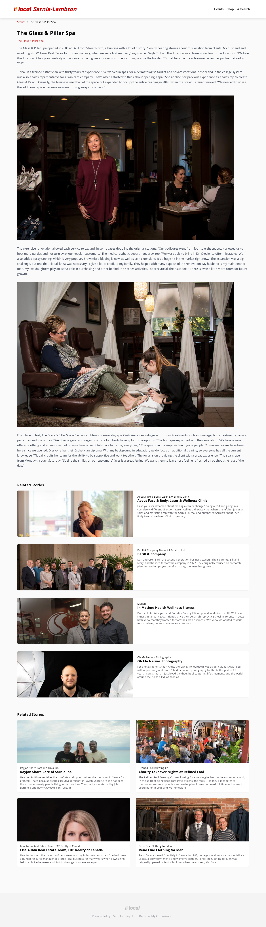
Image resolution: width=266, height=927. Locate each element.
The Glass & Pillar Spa (30, 41)
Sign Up (131, 916)
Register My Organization (156, 916)
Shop (230, 9)
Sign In (118, 916)
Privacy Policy (101, 916)
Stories (21, 22)
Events (219, 9)
